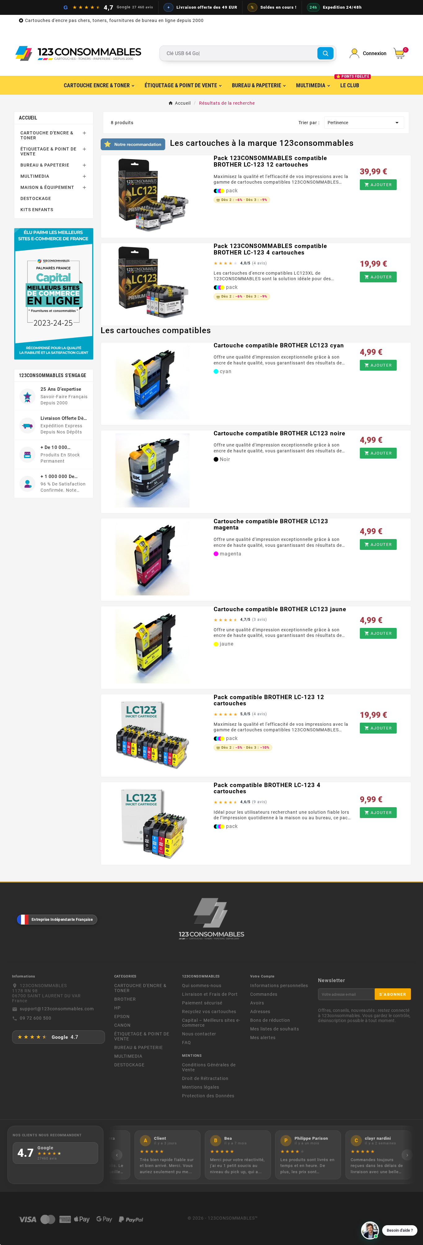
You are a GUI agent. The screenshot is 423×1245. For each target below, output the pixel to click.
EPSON (122, 1016)
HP (117, 1007)
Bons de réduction (270, 1020)
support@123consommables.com (57, 1008)
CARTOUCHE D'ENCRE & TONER (46, 135)
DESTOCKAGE (35, 198)
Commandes (263, 994)
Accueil (28, 118)
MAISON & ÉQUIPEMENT (47, 187)
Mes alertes (263, 1037)
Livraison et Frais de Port (210, 994)
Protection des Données (208, 1095)
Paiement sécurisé (202, 1002)
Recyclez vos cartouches (209, 1011)
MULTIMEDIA (34, 176)
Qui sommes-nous (201, 985)
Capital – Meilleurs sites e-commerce (211, 1023)
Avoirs (257, 1002)
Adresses (260, 1011)
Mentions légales (200, 1087)
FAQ (186, 1042)
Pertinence (364, 122)
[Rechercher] (325, 53)
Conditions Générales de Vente (209, 1067)
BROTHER (125, 999)
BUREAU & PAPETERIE (44, 165)
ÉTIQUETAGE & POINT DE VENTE (48, 151)
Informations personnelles (279, 985)
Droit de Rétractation (205, 1078)
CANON (122, 1025)
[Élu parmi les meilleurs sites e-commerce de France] (54, 294)
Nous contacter (199, 1033)
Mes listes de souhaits (274, 1028)
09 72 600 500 (35, 1018)
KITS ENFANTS (36, 209)
